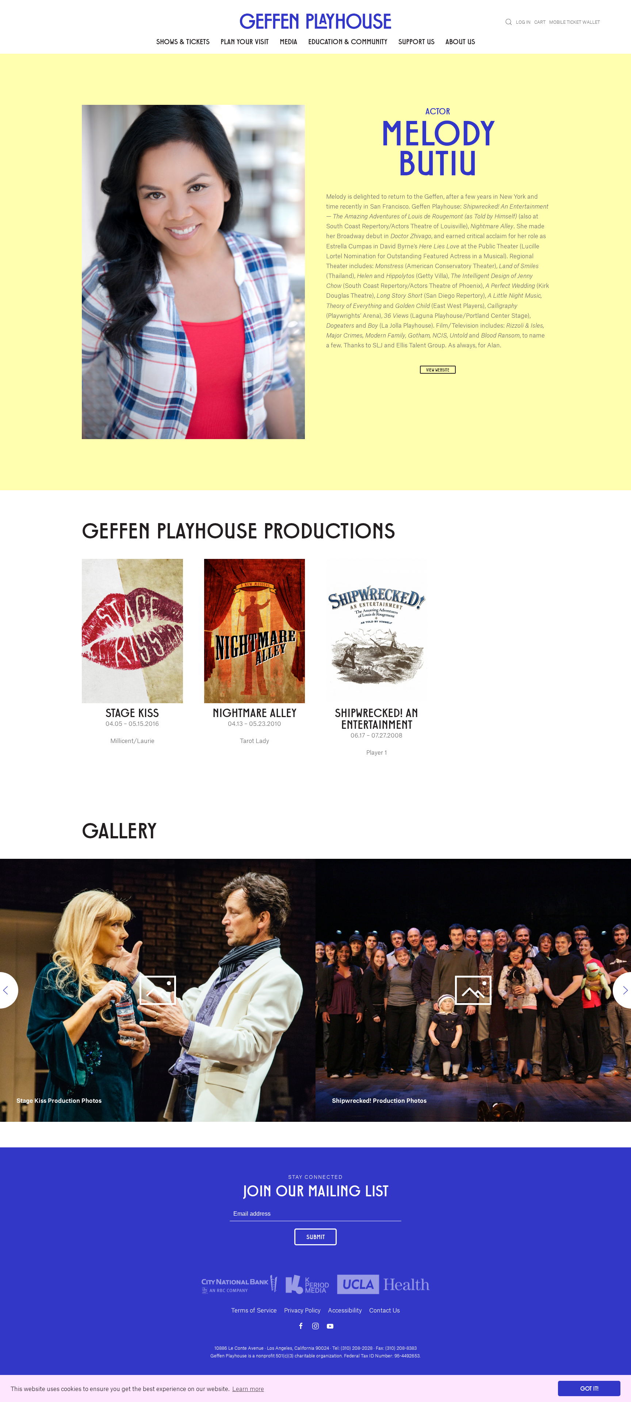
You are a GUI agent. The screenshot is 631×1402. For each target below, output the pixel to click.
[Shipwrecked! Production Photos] (473, 989)
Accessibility (345, 1310)
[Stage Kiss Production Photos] (158, 989)
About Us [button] (460, 41)
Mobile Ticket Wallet (574, 21)
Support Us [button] (416, 41)
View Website (438, 370)
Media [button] (288, 41)
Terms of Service (254, 1310)
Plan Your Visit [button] (245, 41)
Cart (540, 21)
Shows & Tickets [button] (183, 41)
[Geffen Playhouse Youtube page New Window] (330, 1326)
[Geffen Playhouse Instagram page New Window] (315, 1326)
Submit (315, 1237)
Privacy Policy (302, 1310)
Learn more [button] (248, 1388)
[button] (508, 22)
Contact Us (384, 1310)
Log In (523, 21)
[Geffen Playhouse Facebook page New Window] (301, 1326)
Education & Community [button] (347, 41)
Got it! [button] (589, 1388)
